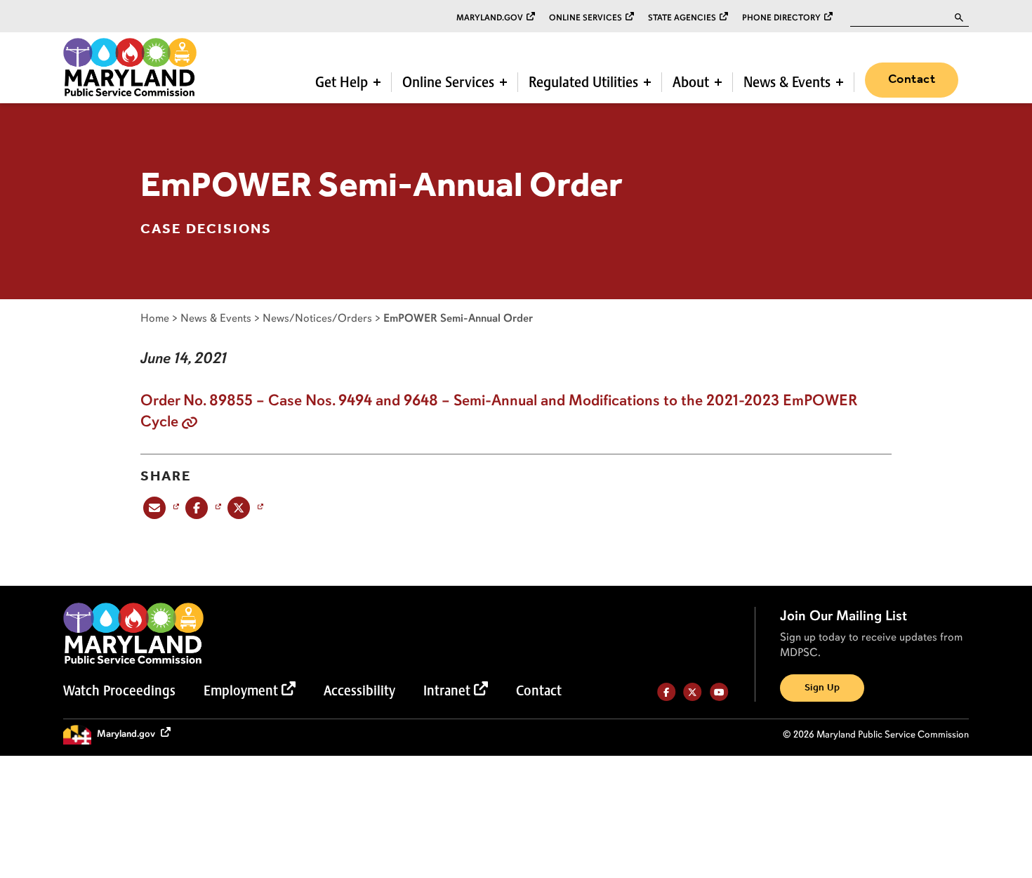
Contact (911, 79)
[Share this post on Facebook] (202, 507)
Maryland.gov (489, 17)
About (691, 82)
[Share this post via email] (159, 507)
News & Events (787, 82)
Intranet (446, 690)
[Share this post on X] (244, 507)
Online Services (585, 17)
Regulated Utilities (583, 82)
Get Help (341, 82)
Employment (241, 690)
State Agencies (682, 17)
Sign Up (822, 688)
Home (154, 318)
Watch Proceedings (119, 690)
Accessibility (359, 690)
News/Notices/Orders (317, 318)
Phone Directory (781, 17)
